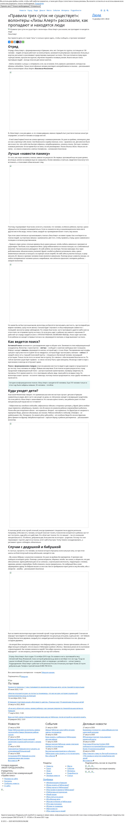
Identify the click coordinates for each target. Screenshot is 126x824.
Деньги (42, 10)
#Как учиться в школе (54, 797)
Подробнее (39, 3)
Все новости (13, 760)
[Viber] (20, 42)
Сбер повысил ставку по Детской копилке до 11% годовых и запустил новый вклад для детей (100, 755)
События (56, 10)
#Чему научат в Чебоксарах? (57, 787)
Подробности (76, 10)
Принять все (6, 6)
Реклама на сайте (11, 779)
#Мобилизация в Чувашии (56, 783)
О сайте (7, 786)
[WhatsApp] (23, 42)
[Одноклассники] (12, 42)
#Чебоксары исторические (56, 792)
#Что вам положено (54, 804)
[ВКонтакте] (9, 42)
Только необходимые (21, 6)
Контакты (8, 781)
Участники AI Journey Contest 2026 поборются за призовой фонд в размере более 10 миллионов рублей (98, 746)
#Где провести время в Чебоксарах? (60, 790)
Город (30, 10)
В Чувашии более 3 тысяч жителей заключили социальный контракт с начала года (24, 741)
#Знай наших (51, 794)
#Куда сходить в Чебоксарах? (57, 785)
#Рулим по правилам (54, 806)
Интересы (65, 10)
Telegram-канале (48, 672)
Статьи (70, 775)
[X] (17, 42)
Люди (36, 10)
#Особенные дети (53, 799)
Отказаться (35, 6)
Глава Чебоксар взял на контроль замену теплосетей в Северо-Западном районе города (24, 732)
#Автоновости (51, 809)
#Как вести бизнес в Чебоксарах (58, 801)
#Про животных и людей (55, 811)
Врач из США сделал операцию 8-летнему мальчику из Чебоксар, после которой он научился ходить (47, 717)
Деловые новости (53, 775)
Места (49, 10)
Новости (22, 10)
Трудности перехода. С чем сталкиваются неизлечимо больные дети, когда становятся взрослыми (46, 687)
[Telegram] (15, 42)
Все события (50, 756)
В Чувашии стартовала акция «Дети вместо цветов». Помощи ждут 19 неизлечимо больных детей (46, 702)
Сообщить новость (11, 783)
